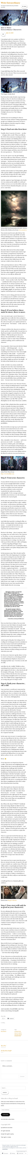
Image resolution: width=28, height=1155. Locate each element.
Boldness (3, 1031)
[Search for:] (13, 1088)
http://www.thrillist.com (7, 473)
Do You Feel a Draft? (6, 1051)
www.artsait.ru (23, 230)
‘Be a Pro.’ (3, 1046)
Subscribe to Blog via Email (9, 1098)
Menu (24, 6)
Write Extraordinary (10, 3)
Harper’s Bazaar (12, 900)
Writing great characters (18, 1035)
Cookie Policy (5, 1149)
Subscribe (5, 1114)
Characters (17, 1031)
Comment (22, 1076)
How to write (18, 1033)
